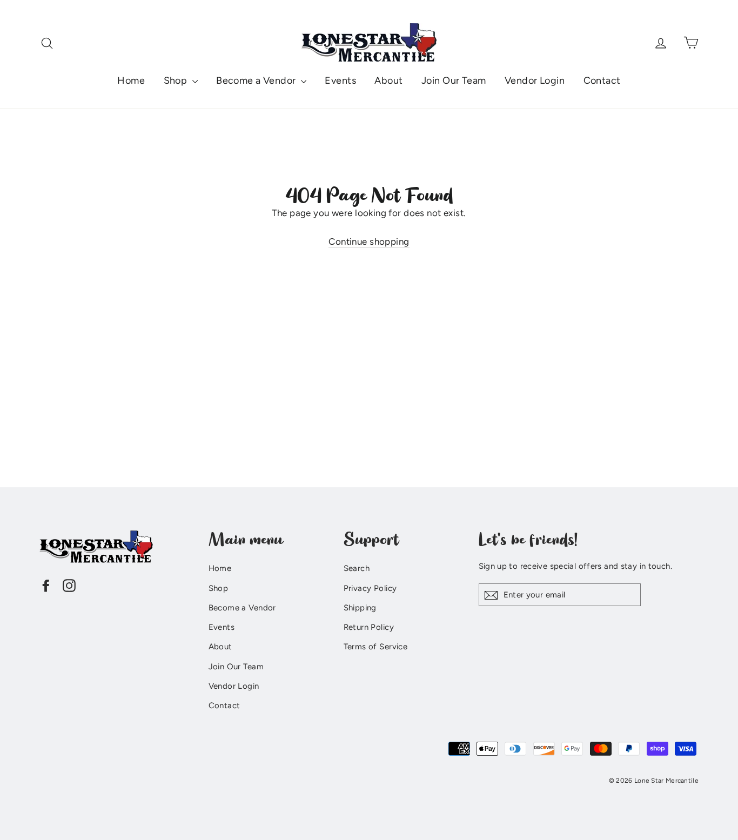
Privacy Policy (370, 588)
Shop (177, 80)
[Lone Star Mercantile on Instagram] (69, 584)
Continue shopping (368, 241)
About (388, 80)
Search (357, 568)
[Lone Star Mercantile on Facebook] (45, 584)
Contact (602, 80)
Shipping (360, 608)
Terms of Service (376, 646)
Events (340, 80)
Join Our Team (453, 80)
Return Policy (369, 627)
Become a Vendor (257, 80)
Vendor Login (535, 80)
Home (131, 80)
